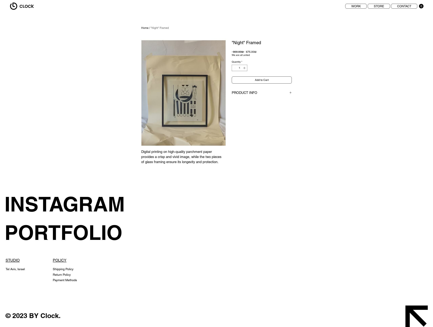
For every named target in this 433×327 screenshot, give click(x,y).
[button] (421, 6)
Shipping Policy (63, 269)
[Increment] (245, 68)
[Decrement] (234, 68)
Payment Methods (65, 280)
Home (145, 27)
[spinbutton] (239, 68)
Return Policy (62, 274)
